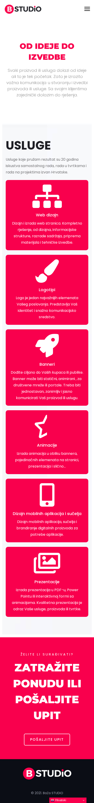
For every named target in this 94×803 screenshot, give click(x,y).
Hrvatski (60, 800)
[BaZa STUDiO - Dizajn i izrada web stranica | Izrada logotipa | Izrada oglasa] (22, 9)
